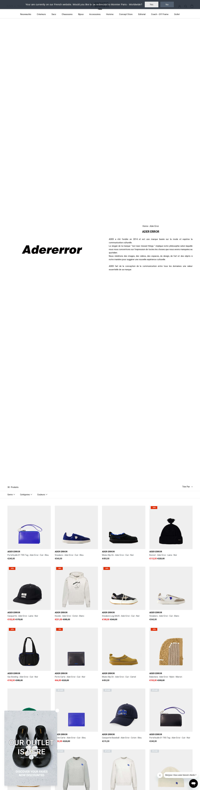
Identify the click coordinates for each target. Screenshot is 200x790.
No (167, 4)
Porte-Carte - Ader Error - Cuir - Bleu (70, 738)
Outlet (177, 14)
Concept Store (126, 14)
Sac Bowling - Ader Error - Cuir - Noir (22, 677)
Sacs (54, 14)
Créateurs (41, 14)
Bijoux (81, 14)
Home (145, 226)
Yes (151, 4)
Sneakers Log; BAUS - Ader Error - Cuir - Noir (121, 616)
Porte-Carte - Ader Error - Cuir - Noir (70, 677)
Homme (109, 14)
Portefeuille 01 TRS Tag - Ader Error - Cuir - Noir (169, 738)
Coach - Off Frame (159, 14)
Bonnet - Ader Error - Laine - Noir (163, 555)
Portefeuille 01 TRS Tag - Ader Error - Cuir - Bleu (28, 555)
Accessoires (95, 14)
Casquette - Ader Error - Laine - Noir (22, 616)
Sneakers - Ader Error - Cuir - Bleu (69, 555)
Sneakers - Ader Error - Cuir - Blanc (164, 616)
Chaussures (67, 14)
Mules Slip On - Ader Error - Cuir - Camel (119, 677)
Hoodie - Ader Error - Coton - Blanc (69, 616)
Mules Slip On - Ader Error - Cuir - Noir (118, 555)
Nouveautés (25, 14)
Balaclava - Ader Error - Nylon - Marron (165, 677)
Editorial (141, 14)
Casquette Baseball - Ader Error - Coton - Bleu (122, 738)
